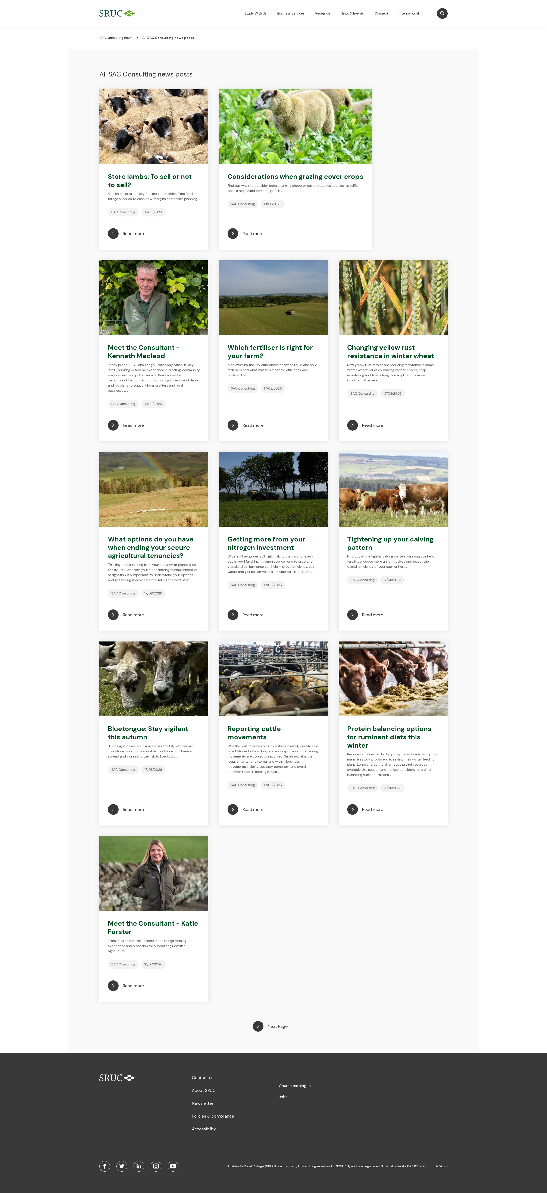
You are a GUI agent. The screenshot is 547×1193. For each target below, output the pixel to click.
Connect (381, 13)
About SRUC (204, 1090)
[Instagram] (156, 1166)
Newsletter (202, 1103)
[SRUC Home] (118, 13)
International (409, 13)
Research (322, 13)
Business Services (291, 13)
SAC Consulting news (115, 37)
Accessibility (204, 1129)
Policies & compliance (213, 1116)
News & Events (352, 13)
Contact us (202, 1077)
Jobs (283, 1096)
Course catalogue (295, 1085)
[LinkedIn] (139, 1166)
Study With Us (255, 13)
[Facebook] (104, 1166)
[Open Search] (442, 13)
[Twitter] (121, 1166)
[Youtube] (173, 1166)
